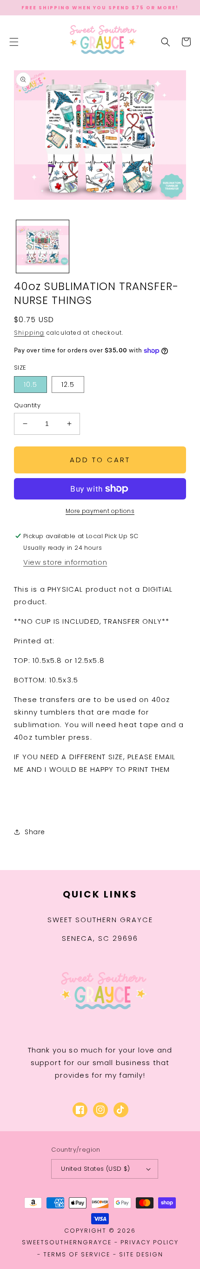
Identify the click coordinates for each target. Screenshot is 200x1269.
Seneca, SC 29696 (100, 938)
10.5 (30, 384)
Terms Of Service (76, 1254)
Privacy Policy (149, 1242)
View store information (65, 562)
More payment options (100, 511)
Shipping (29, 333)
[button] (14, 42)
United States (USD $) (95, 1168)
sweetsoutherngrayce (67, 1242)
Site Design (141, 1254)
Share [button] (35, 832)
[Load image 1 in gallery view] (42, 246)
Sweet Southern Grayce (100, 920)
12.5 (67, 384)
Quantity (27, 405)
